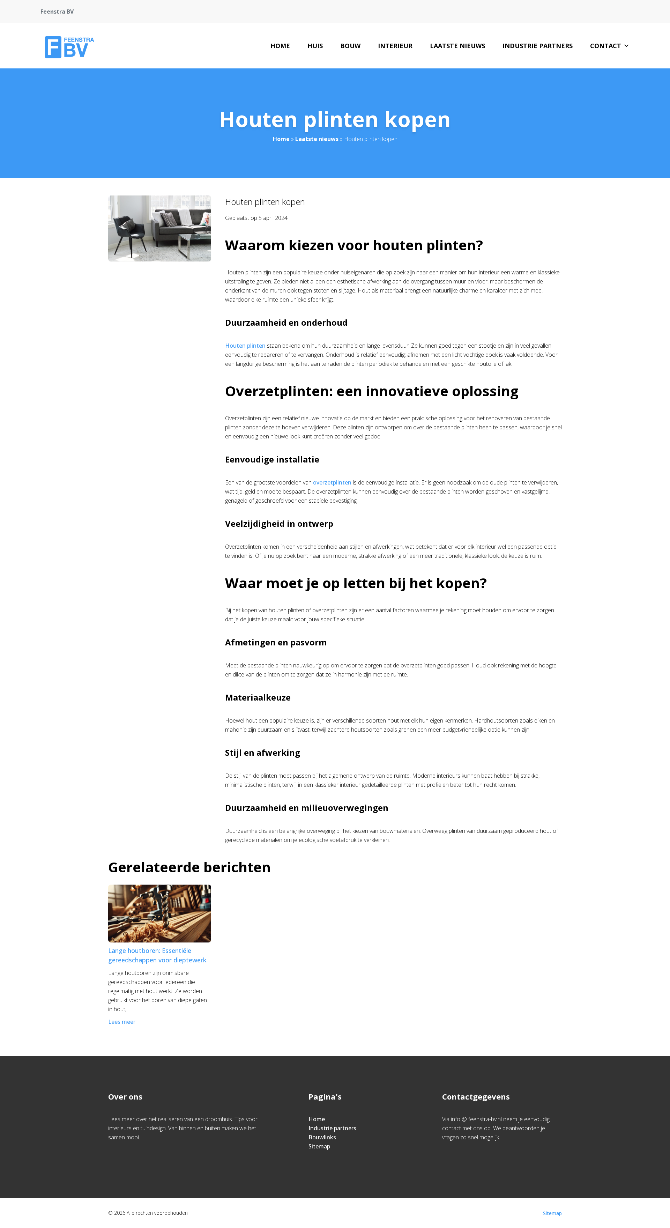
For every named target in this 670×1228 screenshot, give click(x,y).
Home (280, 46)
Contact (605, 46)
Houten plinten (245, 345)
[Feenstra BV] (68, 46)
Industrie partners (537, 46)
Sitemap (319, 1146)
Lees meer (121, 1022)
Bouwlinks (322, 1137)
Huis (315, 46)
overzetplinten (332, 482)
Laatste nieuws (457, 46)
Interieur (395, 46)
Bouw (350, 46)
